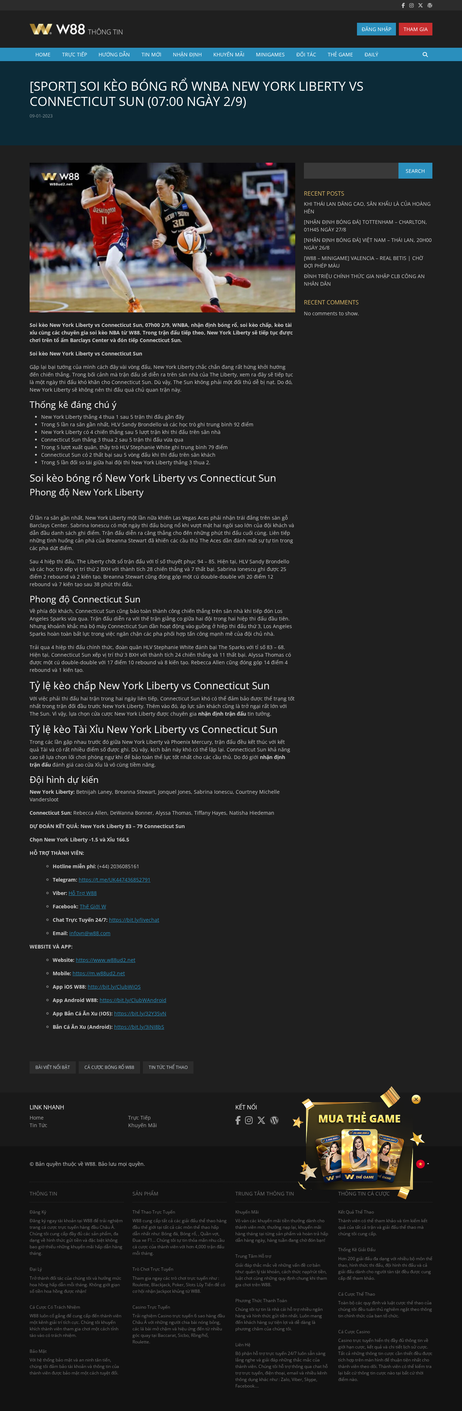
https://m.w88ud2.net (99, 973)
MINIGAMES (270, 54)
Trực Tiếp (74, 54)
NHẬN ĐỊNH (187, 54)
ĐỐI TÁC (306, 54)
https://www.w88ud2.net (105, 959)
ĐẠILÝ (371, 54)
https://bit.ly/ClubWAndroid (133, 1000)
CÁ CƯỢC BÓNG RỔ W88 (109, 1067)
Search (415, 170)
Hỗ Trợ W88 (83, 893)
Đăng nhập (376, 29)
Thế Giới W (93, 906)
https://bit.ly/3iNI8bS (139, 1026)
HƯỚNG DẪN (114, 54)
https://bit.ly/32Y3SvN (140, 1013)
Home (43, 54)
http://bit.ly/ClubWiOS (114, 986)
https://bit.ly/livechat (134, 919)
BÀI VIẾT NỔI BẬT (52, 1067)
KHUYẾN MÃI (228, 54)
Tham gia (416, 29)
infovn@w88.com (89, 933)
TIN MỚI (151, 54)
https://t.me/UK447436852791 (115, 879)
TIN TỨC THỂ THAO (168, 1067)
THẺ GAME (340, 54)
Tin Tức (38, 1125)
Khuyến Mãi (142, 1125)
